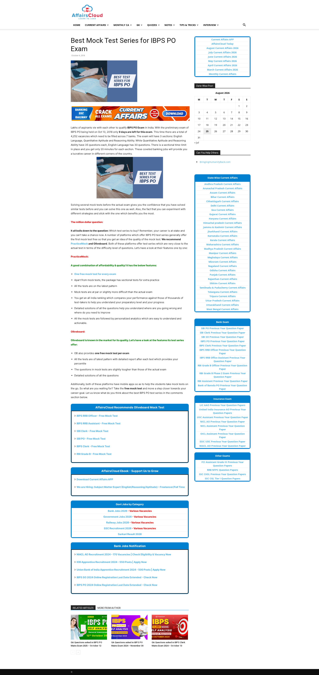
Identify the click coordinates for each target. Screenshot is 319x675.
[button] (244, 25)
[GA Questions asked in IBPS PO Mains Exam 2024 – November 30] (129, 627)
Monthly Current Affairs (222, 74)
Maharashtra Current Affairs (222, 244)
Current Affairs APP (222, 39)
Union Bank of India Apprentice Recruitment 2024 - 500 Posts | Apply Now (121, 569)
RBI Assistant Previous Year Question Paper (223, 381)
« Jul (196, 142)
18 (207, 125)
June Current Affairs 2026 (222, 56)
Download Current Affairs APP (95, 479)
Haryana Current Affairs (222, 218)
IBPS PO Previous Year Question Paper (223, 341)
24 (199, 131)
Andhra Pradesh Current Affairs (222, 184)
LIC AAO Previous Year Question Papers (222, 405)
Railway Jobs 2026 (130, 522)
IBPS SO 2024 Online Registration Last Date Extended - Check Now (117, 577)
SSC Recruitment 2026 (130, 528)
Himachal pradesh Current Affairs (222, 222)
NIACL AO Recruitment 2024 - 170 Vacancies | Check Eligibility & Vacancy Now (124, 554)
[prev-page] (73, 652)
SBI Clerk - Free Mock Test (92, 431)
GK (138, 25)
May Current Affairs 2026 (222, 61)
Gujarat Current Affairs (222, 214)
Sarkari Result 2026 (130, 534)
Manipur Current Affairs (222, 253)
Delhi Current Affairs (222, 205)
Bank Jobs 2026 (130, 510)
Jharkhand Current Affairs (222, 231)
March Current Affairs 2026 (222, 69)
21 (231, 125)
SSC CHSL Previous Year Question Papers (222, 474)
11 (207, 118)
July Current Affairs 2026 (223, 52)
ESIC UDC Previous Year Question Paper (222, 441)
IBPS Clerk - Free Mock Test (93, 446)
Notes (168, 25)
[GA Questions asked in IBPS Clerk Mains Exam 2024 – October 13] (170, 627)
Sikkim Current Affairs (222, 283)
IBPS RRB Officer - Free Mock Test (97, 415)
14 (231, 118)
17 (199, 125)
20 (224, 125)
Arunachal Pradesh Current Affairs (222, 188)
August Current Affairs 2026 (222, 48)
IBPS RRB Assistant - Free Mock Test (98, 423)
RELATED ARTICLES (83, 608)
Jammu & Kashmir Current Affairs (222, 227)
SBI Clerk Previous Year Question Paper (222, 332)
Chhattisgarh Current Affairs (222, 201)
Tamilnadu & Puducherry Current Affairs (223, 287)
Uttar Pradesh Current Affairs (222, 300)
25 (207, 131)
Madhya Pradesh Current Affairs (222, 248)
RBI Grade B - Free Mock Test (94, 454)
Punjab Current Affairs (222, 274)
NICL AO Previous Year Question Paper (222, 421)
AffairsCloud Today (222, 43)
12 (215, 118)
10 (199, 118)
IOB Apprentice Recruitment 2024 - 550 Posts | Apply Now (112, 562)
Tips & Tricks (188, 25)
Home (76, 25)
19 (215, 125)
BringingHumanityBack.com (215, 162)
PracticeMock (79, 243)
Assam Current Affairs (222, 192)
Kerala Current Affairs (222, 240)
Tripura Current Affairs (223, 296)
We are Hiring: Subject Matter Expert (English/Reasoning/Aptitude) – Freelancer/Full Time (131, 487)
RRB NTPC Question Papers (222, 469)
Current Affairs (95, 25)
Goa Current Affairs (222, 209)
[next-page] (78, 652)
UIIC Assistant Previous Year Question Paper (222, 417)
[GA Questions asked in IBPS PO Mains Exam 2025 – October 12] (89, 627)
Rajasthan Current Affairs (222, 279)
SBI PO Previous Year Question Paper (222, 328)
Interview (209, 25)
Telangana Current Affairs (222, 292)
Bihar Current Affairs (222, 197)
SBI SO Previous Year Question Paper (222, 336)
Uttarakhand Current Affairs (222, 304)
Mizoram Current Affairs (222, 261)
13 (224, 118)
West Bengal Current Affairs (222, 309)
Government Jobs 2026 (129, 516)
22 (239, 125)
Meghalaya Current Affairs (223, 257)
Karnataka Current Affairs (222, 235)
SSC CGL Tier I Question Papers (222, 478)
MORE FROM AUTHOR (109, 608)
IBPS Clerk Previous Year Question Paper (222, 345)
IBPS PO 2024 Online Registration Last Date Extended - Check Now (117, 585)
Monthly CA (121, 25)
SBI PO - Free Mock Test (91, 438)
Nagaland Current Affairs (222, 266)
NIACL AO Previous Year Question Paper (222, 445)
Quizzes (152, 25)
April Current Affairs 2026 (222, 65)
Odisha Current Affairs (222, 270)
